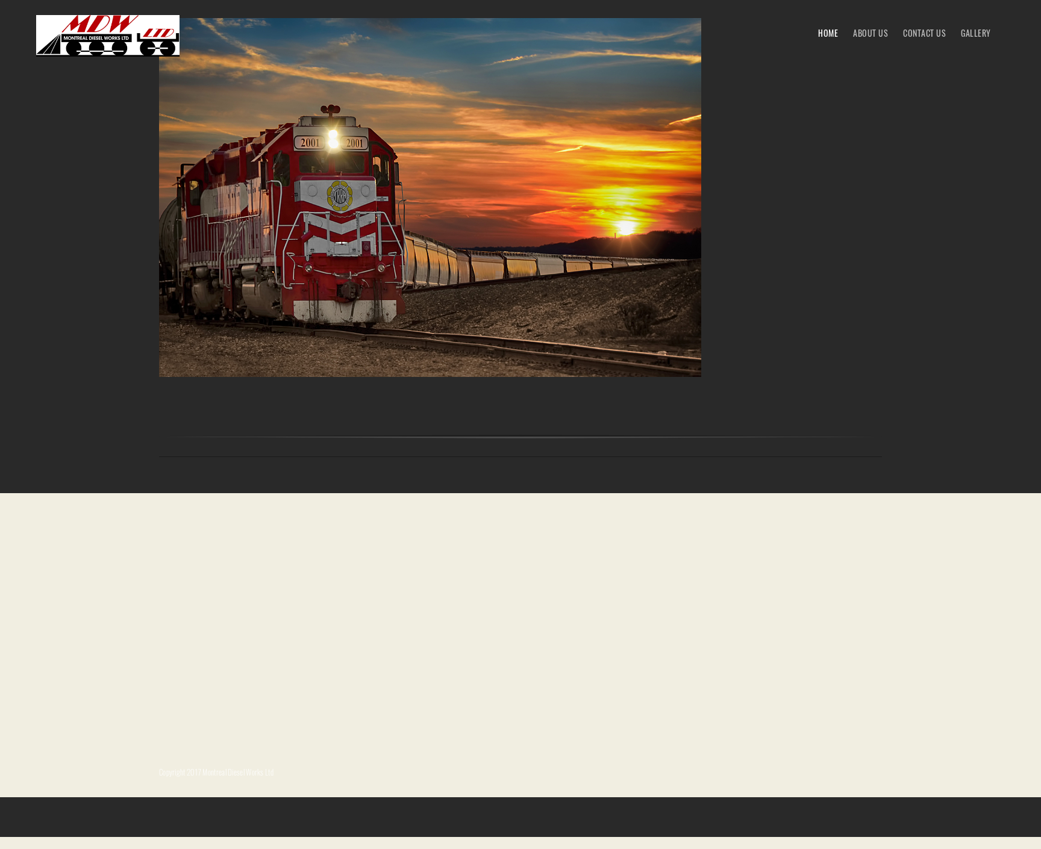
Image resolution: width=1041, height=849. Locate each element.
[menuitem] (828, 32)
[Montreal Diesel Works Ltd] (108, 36)
